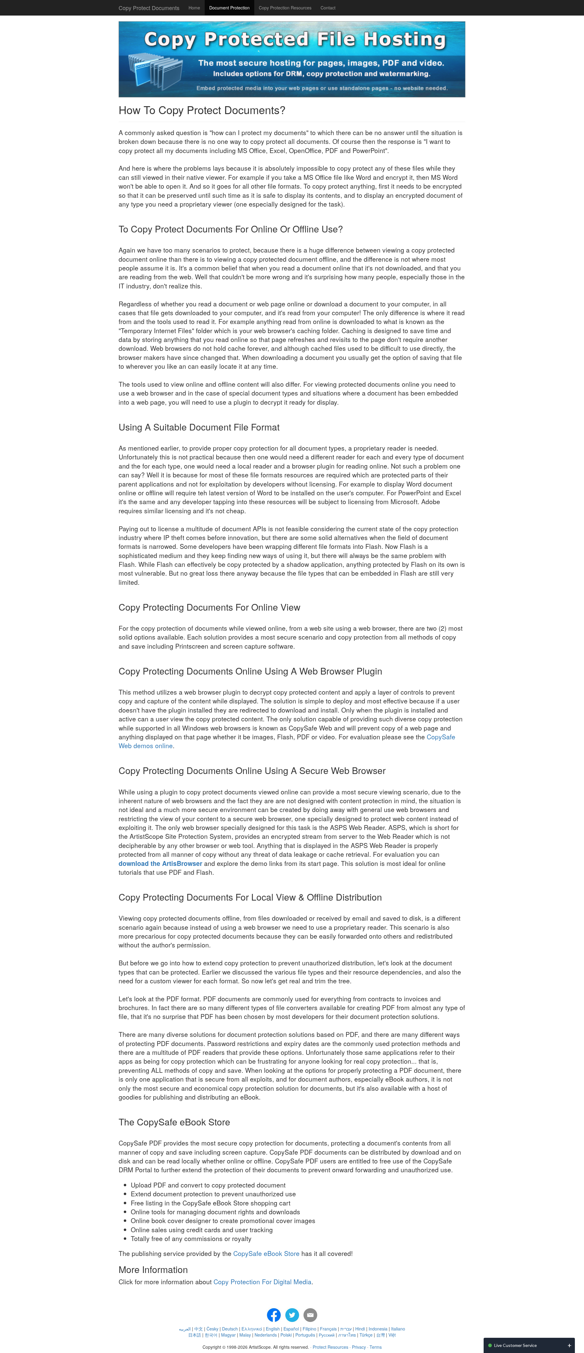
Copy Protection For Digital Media (262, 1281)
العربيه (185, 1329)
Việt (392, 1335)
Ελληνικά (252, 1329)
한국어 (211, 1335)
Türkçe (366, 1335)
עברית (346, 1329)
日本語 (194, 1335)
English (273, 1329)
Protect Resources (330, 1347)
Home (194, 8)
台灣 (380, 1335)
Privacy (359, 1347)
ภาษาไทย (347, 1335)
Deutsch (230, 1329)
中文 (198, 1329)
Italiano (398, 1329)
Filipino (309, 1329)
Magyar (228, 1335)
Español (291, 1329)
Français (328, 1329)
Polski (286, 1335)
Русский (327, 1335)
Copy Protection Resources (285, 8)
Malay (245, 1335)
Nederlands (266, 1335)
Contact (328, 8)
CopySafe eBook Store (266, 1253)
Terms (376, 1347)
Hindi (360, 1329)
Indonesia (378, 1329)
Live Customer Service (515, 1345)
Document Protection (229, 8)
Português (305, 1335)
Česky (212, 1329)
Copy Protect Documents (149, 8)
